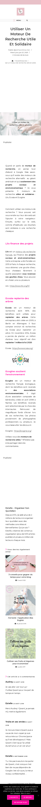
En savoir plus (20, 802)
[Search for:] (27, 20)
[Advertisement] (20, 88)
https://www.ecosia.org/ (22, 348)
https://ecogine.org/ (22, 431)
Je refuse (28, 797)
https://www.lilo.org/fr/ (20, 286)
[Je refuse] (38, 795)
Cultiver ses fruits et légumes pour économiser (20, 662)
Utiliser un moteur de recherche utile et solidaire (20, 63)
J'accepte (13, 797)
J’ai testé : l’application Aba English (20, 619)
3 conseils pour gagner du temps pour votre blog (20, 576)
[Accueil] (12, 61)
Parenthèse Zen (24, 50)
